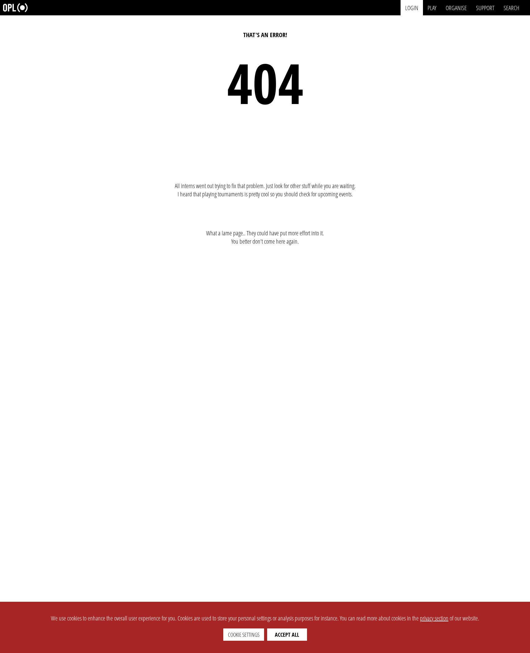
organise (456, 7)
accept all (287, 634)
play (432, 7)
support (485, 7)
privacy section (434, 618)
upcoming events (334, 194)
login (411, 7)
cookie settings (243, 634)
